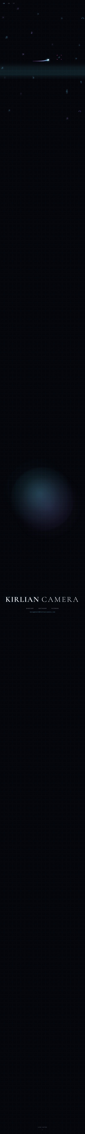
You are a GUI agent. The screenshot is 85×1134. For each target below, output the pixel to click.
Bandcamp (30, 608)
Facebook (55, 608)
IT (14, 3)
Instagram (42, 608)
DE (9, 3)
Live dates (42, 1127)
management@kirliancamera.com (42, 612)
